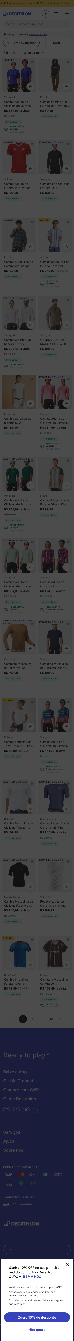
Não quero (37, 1330)
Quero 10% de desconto (37, 1317)
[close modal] (67, 1264)
